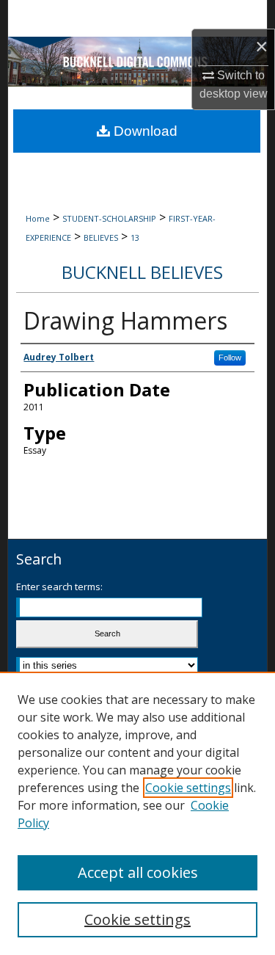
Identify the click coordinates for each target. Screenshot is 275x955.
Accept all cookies (138, 872)
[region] (137, 813)
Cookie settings (188, 788)
